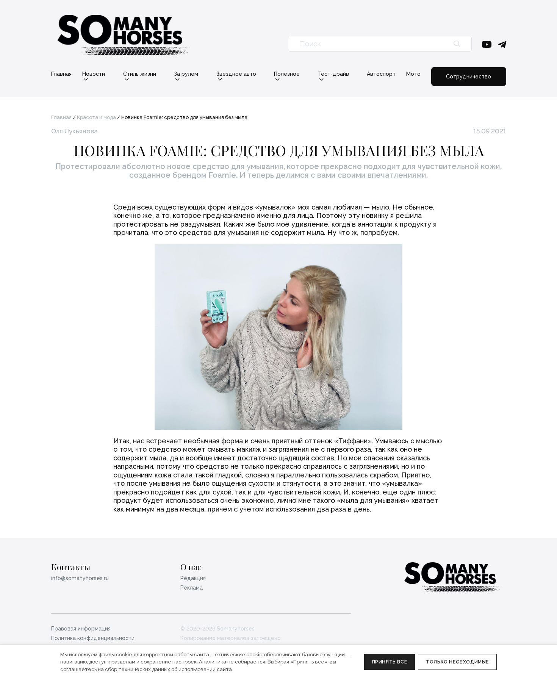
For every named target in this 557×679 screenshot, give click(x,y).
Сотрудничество (468, 77)
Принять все (389, 662)
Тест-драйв (333, 74)
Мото (413, 74)
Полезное (287, 74)
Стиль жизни (139, 74)
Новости (93, 74)
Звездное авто (236, 74)
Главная (61, 74)
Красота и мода (96, 117)
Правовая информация (81, 629)
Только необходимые (457, 662)
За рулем (186, 74)
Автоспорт (381, 74)
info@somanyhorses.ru (80, 578)
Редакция (193, 578)
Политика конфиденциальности (93, 638)
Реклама (191, 588)
